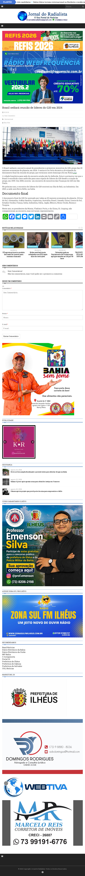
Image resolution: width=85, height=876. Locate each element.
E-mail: (5, 324)
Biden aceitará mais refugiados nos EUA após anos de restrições (37, 254)
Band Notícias (8, 647)
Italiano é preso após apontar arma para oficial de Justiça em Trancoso (35, 482)
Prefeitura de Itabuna (11, 664)
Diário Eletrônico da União (13, 652)
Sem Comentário (9, 116)
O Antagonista (8, 657)
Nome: (5, 313)
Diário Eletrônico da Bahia (13, 650)
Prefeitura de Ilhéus (11, 661)
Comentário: (7, 288)
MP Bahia (6, 654)
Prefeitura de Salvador (12, 666)
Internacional (8, 119)
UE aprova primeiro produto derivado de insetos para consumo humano (14, 254)
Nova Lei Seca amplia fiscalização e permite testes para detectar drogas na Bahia (39, 472)
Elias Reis (7, 123)
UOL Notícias (8, 668)
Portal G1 (6, 659)
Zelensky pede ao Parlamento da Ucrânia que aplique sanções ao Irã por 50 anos (62, 255)
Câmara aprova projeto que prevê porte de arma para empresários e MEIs (36, 491)
